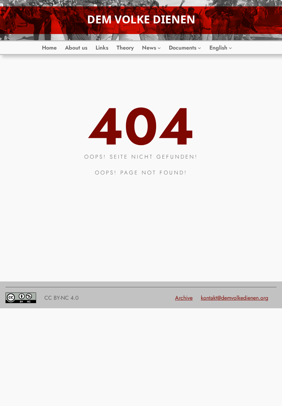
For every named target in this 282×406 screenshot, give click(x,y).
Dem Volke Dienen (141, 19)
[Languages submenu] (230, 48)
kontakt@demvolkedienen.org (234, 298)
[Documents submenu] (199, 48)
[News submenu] (159, 48)
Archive (184, 298)
